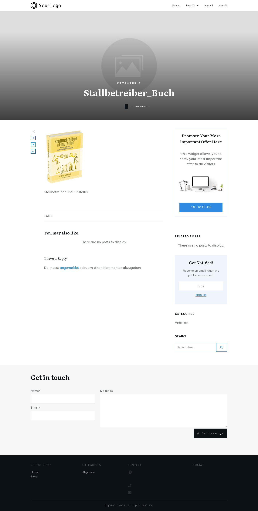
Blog (34, 476)
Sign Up (200, 295)
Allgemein (181, 322)
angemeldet (69, 267)
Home (35, 472)
